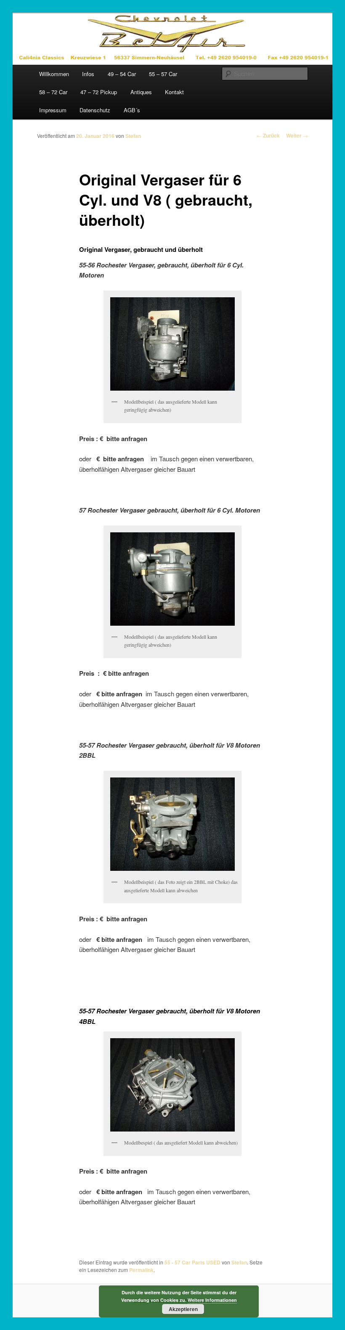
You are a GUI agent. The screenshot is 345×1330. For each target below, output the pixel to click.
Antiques (141, 92)
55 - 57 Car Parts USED (192, 1262)
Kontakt (174, 92)
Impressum (52, 110)
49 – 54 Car (122, 74)
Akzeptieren (183, 1309)
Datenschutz (95, 110)
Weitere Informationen (212, 1300)
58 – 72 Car (53, 92)
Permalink (141, 1270)
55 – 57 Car (163, 74)
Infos (88, 74)
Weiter (297, 135)
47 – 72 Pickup (98, 92)
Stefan (133, 136)
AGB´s (132, 110)
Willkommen (54, 74)
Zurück (268, 135)
